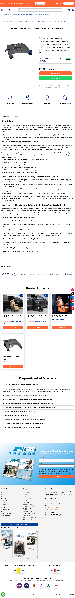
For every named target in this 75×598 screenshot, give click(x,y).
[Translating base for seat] (18, 51)
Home (4, 21)
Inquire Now (55, 73)
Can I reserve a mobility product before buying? (19, 431)
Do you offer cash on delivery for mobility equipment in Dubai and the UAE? (28, 399)
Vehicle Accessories (55, 87)
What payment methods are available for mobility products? (23, 427)
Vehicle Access (47, 87)
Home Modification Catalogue (19, 556)
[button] (72, 14)
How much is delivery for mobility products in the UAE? (22, 384)
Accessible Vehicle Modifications (16, 21)
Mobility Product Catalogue (7, 548)
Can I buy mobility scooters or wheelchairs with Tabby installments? (26, 395)
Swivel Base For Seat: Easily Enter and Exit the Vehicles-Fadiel (11, 358)
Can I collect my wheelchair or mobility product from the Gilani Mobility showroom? (30, 407)
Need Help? (50, 3)
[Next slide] (31, 51)
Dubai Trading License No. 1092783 (65, 595)
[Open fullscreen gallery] (31, 63)
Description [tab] (5, 116)
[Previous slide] (6, 51)
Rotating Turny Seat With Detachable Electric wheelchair (61, 316)
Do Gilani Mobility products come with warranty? (20, 411)
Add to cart (13, 327)
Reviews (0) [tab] (15, 116)
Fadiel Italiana (44, 88)
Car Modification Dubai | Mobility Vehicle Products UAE (56, 85)
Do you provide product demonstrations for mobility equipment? (25, 423)
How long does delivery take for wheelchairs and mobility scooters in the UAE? (29, 403)
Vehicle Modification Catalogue (32, 548)
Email (41, 463)
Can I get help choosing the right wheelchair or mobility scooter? (25, 419)
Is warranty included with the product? (17, 415)
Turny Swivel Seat (32, 21)
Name (41, 458)
